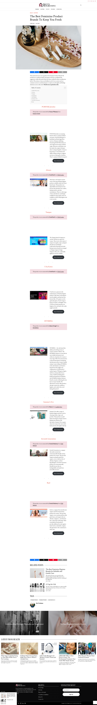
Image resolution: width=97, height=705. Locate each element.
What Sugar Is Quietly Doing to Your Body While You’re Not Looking (9, 657)
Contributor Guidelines (43, 694)
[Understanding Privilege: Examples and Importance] (24, 623)
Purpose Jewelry (36, 113)
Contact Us (40, 699)
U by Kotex (34, 95)
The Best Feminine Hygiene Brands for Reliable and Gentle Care (55, 571)
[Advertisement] (48, 125)
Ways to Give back (42, 692)
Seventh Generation (36, 100)
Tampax (33, 93)
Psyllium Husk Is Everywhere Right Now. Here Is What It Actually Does (28, 657)
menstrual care (51, 600)
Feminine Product (43, 600)
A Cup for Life (51, 584)
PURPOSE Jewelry (35, 90)
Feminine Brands (34, 600)
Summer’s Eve (34, 98)
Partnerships (40, 687)
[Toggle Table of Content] (64, 88)
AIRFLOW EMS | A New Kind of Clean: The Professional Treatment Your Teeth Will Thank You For (67, 658)
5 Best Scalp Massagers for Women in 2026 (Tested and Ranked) (48, 657)
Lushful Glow (58, 407)
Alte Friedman (39, 603)
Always (33, 92)
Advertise (40, 690)
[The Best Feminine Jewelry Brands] (73, 623)
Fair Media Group (78, 703)
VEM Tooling (60, 175)
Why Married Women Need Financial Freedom (86, 656)
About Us (40, 697)
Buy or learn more (58, 160)
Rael (33, 102)
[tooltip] (88, 1)
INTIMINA (34, 97)
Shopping (36, 12)
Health (31, 12)
